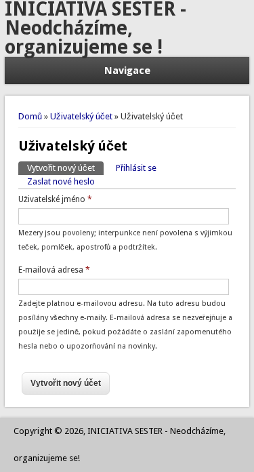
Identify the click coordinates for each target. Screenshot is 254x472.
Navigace (127, 70)
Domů (30, 116)
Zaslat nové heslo (61, 181)
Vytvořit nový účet (65, 168)
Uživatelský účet (81, 116)
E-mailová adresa (54, 270)
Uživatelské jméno (55, 199)
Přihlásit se (136, 168)
